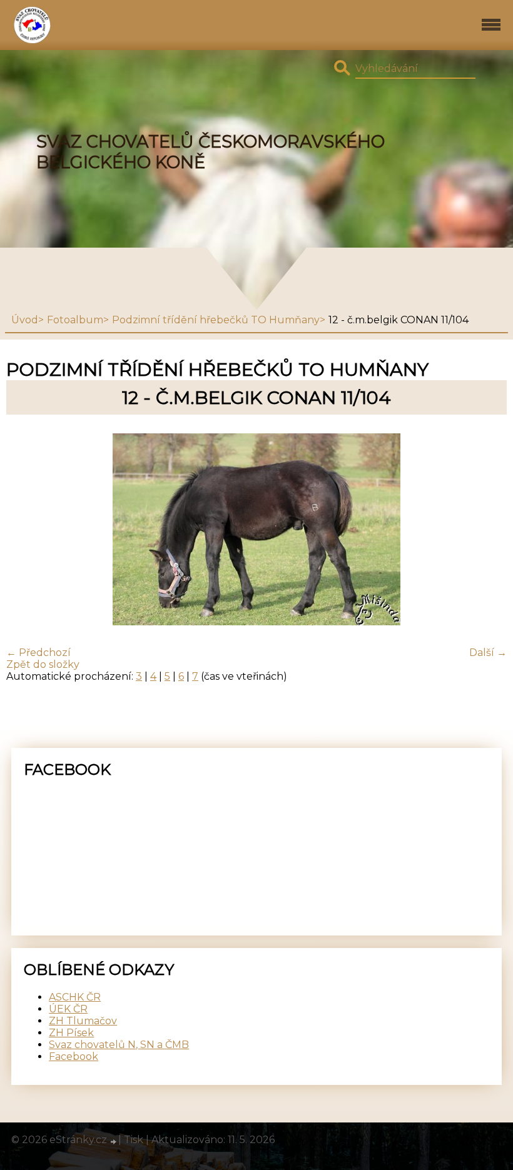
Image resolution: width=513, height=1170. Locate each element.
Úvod (24, 320)
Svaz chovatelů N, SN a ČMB (119, 1045)
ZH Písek (71, 1033)
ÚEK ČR (68, 1009)
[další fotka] (486, 530)
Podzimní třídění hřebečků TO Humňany (216, 320)
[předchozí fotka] (27, 530)
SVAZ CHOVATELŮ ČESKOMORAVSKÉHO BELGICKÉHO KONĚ (210, 152)
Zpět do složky (42, 664)
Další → (488, 652)
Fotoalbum (75, 320)
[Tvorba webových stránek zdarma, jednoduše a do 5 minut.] (113, 1141)
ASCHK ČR (75, 997)
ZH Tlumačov (83, 1021)
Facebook (73, 1056)
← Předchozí (38, 652)
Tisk (133, 1140)
